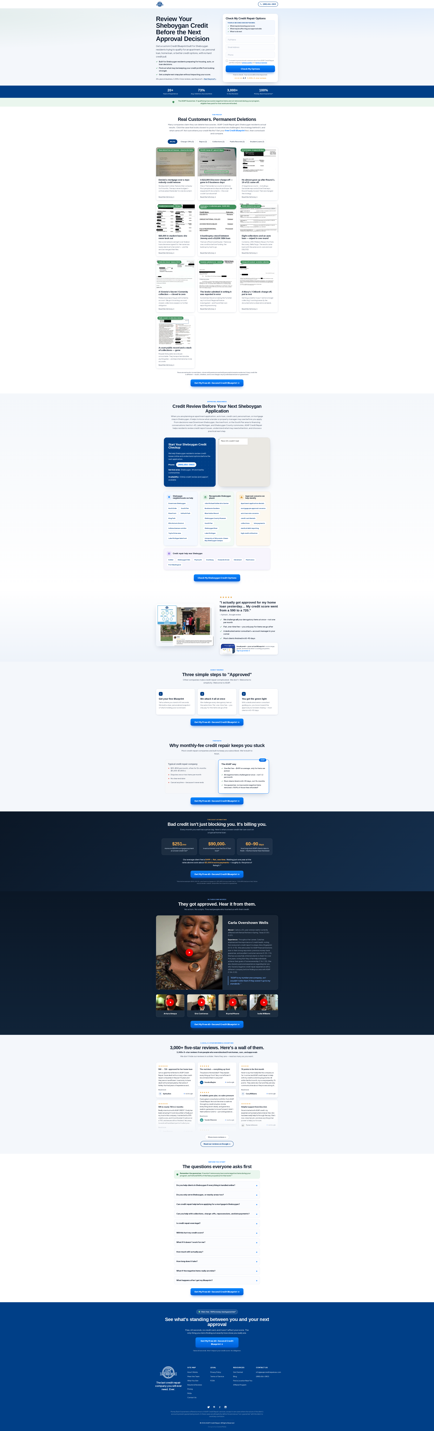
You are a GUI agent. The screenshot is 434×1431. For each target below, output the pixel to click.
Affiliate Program (239, 1385)
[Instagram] (214, 1407)
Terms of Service (217, 1376)
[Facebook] (219, 1407)
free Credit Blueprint (235, 130)
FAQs (189, 1393)
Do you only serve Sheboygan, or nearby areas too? (200, 1194)
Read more (162, 1090)
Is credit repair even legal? (188, 1223)
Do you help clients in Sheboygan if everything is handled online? (205, 1185)
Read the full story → (166, 197)
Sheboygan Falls (184, 560)
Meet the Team (193, 1376)
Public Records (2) (237, 142)
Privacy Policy (215, 1372)
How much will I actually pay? (189, 1252)
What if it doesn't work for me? (190, 1242)
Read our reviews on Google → (217, 1144)
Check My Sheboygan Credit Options (217, 577)
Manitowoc (250, 560)
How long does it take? (187, 1261)
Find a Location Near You (242, 1380)
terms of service (261, 63)
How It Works (192, 1372)
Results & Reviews (194, 1385)
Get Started (238, 1372)
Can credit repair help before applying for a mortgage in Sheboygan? (208, 1204)
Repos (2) (203, 142)
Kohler (170, 560)
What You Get (192, 1380)
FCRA (212, 1380)
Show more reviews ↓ (217, 1137)
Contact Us (191, 1397)
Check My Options (250, 68)
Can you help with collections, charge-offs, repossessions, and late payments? (213, 1213)
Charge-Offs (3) (187, 142)
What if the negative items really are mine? (195, 1271)
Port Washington (174, 565)
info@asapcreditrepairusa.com (268, 1372)
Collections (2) (218, 142)
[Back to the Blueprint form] (160, 4)
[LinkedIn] (225, 1407)
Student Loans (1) (257, 142)
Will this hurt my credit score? (190, 1232)
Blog (235, 1376)
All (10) (172, 142)
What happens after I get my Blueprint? (194, 1280)
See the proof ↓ (210, 79)
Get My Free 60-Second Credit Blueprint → (217, 383)
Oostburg (209, 560)
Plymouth (198, 560)
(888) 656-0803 (186, 464)
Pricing (190, 1389)
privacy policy (247, 63)
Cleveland (238, 560)
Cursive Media (221, 1427)
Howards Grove (223, 560)
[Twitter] (208, 1407)
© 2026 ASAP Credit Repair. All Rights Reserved (217, 1423)
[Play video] (189, 952)
